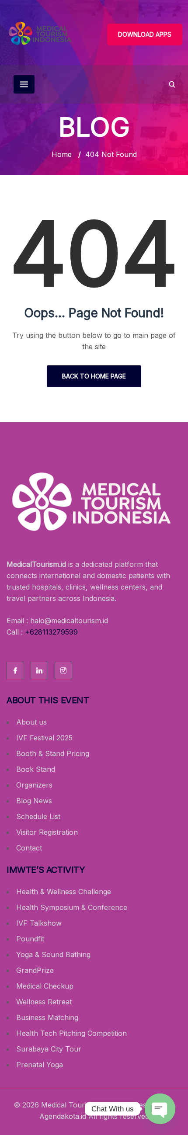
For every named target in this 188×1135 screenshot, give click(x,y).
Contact (29, 847)
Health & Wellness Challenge (63, 891)
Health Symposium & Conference (71, 907)
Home (62, 154)
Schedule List (38, 816)
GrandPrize (35, 970)
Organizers (34, 785)
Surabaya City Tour (48, 1049)
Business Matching (47, 1017)
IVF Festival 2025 (44, 737)
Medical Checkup (44, 986)
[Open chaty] (160, 1106)
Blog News (34, 800)
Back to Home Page (94, 376)
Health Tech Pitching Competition (71, 1033)
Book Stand (35, 769)
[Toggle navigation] (24, 84)
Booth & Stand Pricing (52, 753)
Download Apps (144, 34)
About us (31, 722)
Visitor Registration (47, 832)
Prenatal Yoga (39, 1064)
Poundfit (30, 938)
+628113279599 (51, 632)
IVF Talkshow (39, 923)
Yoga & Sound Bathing (53, 954)
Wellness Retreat (44, 1001)
